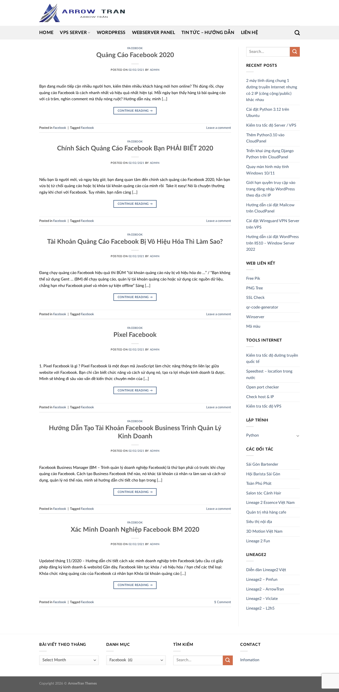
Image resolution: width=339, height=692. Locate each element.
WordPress (111, 33)
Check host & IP (260, 397)
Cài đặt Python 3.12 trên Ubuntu (267, 112)
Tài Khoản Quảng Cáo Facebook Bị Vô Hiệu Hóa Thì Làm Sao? (135, 242)
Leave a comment (218, 127)
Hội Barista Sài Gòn (263, 474)
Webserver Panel (153, 33)
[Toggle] (298, 436)
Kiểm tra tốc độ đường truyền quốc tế (272, 358)
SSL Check (255, 298)
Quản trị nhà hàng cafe (266, 512)
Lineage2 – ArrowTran (265, 589)
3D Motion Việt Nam (264, 531)
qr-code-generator (262, 307)
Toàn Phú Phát (258, 483)
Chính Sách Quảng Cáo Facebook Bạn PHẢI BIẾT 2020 (135, 148)
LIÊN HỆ (249, 33)
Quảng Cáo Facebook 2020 (135, 55)
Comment (222, 602)
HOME (46, 33)
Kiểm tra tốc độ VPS (263, 406)
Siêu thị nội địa (259, 522)
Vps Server (73, 33)
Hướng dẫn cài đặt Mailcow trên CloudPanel (270, 208)
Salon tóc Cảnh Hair (263, 493)
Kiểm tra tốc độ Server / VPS (271, 125)
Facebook (135, 48)
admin (155, 70)
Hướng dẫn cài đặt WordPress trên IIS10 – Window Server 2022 (272, 243)
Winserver (255, 317)
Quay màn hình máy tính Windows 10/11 (267, 170)
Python (252, 435)
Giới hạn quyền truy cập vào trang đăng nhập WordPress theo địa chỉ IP (270, 189)
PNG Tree (254, 288)
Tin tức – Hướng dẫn (208, 33)
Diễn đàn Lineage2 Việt (266, 570)
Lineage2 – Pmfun (261, 580)
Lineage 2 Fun (258, 541)
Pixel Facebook (135, 335)
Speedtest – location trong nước (269, 374)
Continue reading (135, 110)
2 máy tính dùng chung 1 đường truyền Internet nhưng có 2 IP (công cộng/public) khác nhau (271, 90)
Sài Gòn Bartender (262, 464)
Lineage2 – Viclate (262, 599)
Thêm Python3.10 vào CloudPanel (265, 138)
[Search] (297, 32)
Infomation (249, 660)
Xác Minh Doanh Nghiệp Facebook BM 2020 (135, 529)
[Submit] (295, 52)
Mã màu (253, 326)
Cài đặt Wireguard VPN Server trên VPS (272, 224)
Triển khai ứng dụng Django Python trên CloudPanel (270, 154)
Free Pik (253, 278)
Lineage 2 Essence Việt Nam (270, 503)
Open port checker (262, 387)
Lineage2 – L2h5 (260, 608)
